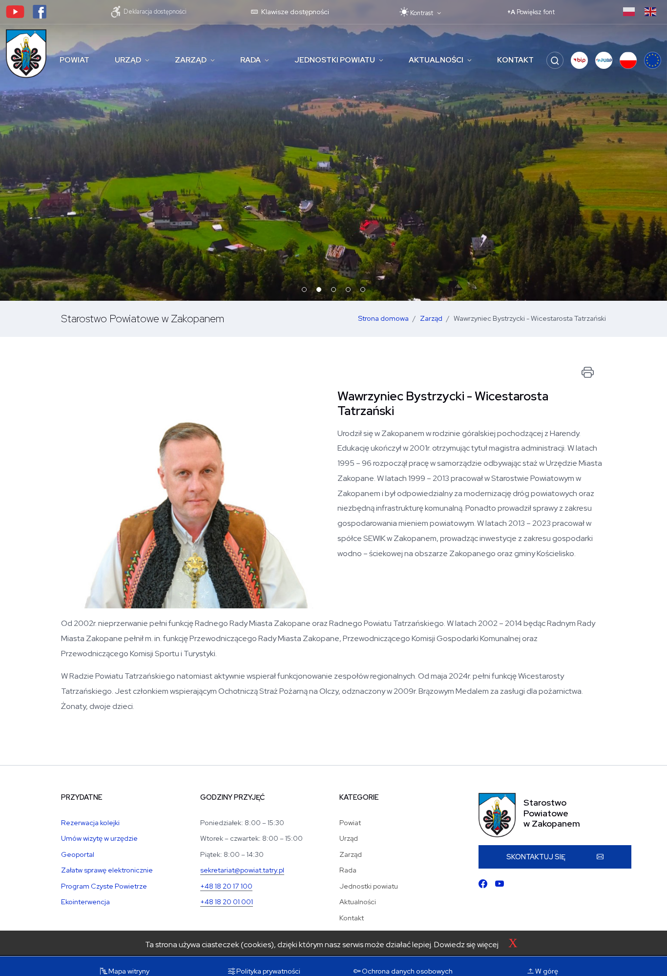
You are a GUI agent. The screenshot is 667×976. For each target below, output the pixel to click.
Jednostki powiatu (334, 60)
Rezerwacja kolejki (90, 822)
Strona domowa (383, 318)
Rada (250, 60)
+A (531, 12)
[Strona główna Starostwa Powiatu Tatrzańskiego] (26, 53)
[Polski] (629, 11)
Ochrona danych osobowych (406, 971)
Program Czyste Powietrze (104, 886)
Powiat (74, 60)
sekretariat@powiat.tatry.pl (242, 869)
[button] (579, 60)
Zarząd (191, 60)
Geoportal (77, 854)
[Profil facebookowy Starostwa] (39, 11)
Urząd (128, 60)
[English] (650, 11)
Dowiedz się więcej (466, 944)
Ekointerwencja (85, 901)
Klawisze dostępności (294, 11)
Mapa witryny (128, 971)
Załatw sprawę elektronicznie (107, 869)
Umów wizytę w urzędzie (99, 838)
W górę (546, 971)
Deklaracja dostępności (154, 11)
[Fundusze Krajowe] (628, 60)
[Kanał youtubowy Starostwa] (15, 11)
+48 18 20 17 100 (226, 886)
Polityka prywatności (267, 971)
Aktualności (436, 60)
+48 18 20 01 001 (226, 901)
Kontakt (515, 60)
